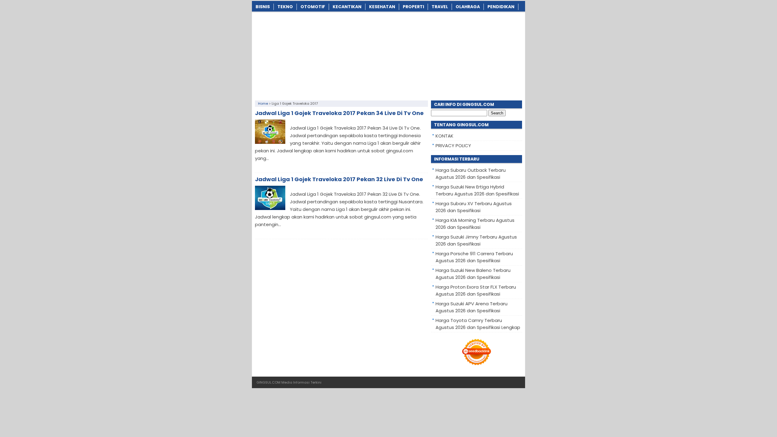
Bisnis (263, 7)
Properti (413, 7)
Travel (440, 7)
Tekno (285, 7)
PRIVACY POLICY (453, 145)
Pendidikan (500, 7)
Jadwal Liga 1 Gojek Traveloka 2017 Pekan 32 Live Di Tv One (339, 179)
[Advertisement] (388, 54)
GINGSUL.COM (268, 382)
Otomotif (312, 7)
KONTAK (444, 136)
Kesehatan (382, 7)
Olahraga (468, 7)
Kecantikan (347, 7)
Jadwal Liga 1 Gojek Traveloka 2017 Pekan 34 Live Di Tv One (339, 113)
